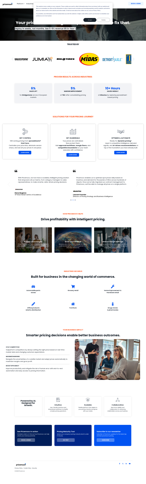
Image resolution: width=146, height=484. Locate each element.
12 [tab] (85, 73)
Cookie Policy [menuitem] (27, 468)
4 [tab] (68, 73)
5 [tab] (70, 73)
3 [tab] (66, 73)
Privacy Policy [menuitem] (19, 468)
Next (132, 59)
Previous (13, 59)
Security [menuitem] (34, 468)
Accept (90, 20)
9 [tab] (78, 73)
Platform (20, 4)
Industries (30, 4)
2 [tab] (64, 73)
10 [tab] (80, 73)
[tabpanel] (26, 59)
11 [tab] (83, 73)
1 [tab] (61, 73)
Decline (104, 20)
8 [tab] (76, 73)
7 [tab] (74, 73)
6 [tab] (72, 73)
